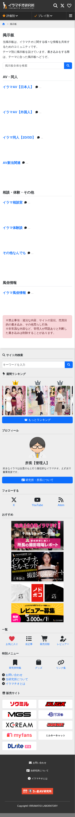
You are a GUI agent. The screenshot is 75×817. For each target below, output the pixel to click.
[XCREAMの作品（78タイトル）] (19, 724)
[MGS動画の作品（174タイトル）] (19, 714)
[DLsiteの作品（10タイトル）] (19, 745)
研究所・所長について (39, 479)
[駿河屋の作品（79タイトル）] (55, 714)
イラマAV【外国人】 (18, 112)
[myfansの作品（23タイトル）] (19, 735)
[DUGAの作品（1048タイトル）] (55, 704)
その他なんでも (14, 253)
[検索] (68, 65)
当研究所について (17, 679)
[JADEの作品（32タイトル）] (55, 724)
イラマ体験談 (13, 228)
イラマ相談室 (13, 202)
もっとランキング (39, 419)
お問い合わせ (14, 674)
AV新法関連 (12, 163)
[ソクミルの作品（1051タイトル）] (19, 704)
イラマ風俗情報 (14, 293)
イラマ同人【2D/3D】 (19, 137)
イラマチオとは (15, 683)
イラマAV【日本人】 (18, 87)
